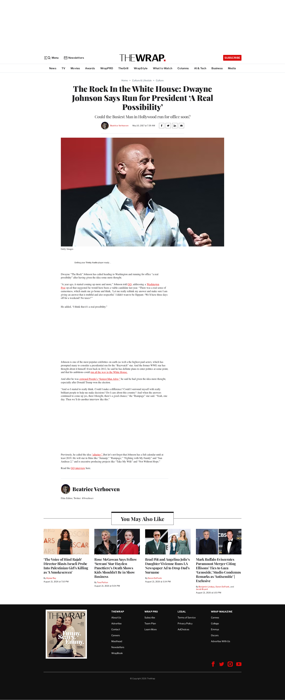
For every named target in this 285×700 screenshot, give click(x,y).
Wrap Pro (151, 611)
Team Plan (150, 623)
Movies (75, 68)
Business (217, 68)
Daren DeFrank (155, 578)
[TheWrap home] (142, 57)
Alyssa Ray (51, 578)
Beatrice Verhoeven (119, 125)
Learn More (150, 629)
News (52, 68)
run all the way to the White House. (109, 372)
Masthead (116, 641)
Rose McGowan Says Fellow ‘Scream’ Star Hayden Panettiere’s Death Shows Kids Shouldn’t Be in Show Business (115, 567)
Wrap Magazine (222, 611)
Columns (183, 68)
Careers (115, 635)
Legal (182, 611)
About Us (116, 617)
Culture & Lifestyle (142, 80)
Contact (115, 629)
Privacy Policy (185, 623)
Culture (160, 80)
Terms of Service (187, 617)
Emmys (215, 629)
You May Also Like (142, 518)
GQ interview (78, 468)
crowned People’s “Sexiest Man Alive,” (99, 378)
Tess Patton (102, 582)
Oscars (215, 635)
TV (63, 68)
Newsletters (76, 57)
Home (124, 80)
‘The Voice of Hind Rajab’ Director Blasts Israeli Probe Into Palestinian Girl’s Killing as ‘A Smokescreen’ (66, 565)
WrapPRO (106, 68)
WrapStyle (141, 68)
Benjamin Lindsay (207, 586)
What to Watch (162, 68)
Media (232, 68)
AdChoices (183, 629)
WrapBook (117, 653)
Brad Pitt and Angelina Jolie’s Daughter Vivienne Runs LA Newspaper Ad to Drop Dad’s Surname (167, 565)
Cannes (215, 617)
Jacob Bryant (202, 589)
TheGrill (123, 68)
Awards (90, 68)
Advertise (116, 623)
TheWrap (117, 611)
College (215, 623)
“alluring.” (97, 454)
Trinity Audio (91, 262)
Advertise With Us (220, 641)
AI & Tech (200, 68)
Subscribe (232, 57)
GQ (130, 284)
